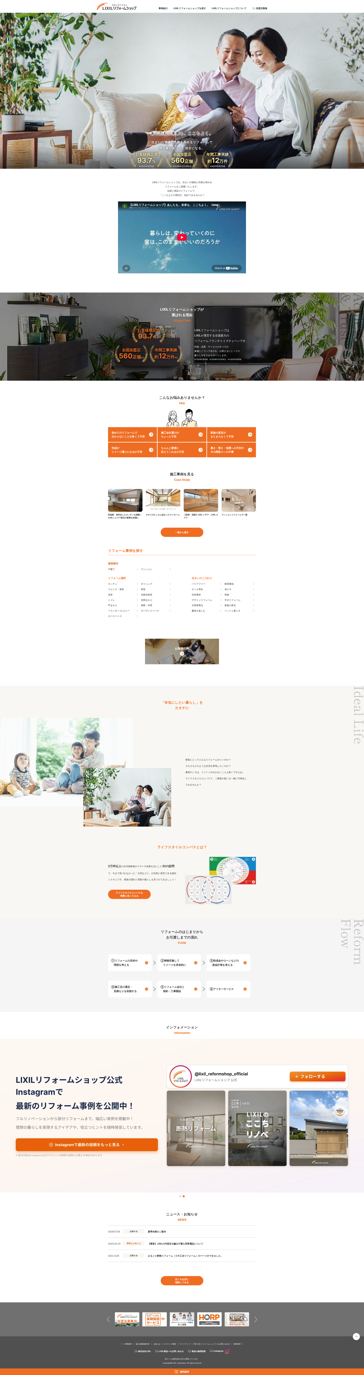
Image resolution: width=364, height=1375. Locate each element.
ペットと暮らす (232, 610)
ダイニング (146, 583)
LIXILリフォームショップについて (229, 8)
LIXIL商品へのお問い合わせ (171, 1351)
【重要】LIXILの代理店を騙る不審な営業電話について (175, 1243)
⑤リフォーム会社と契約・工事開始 (173, 989)
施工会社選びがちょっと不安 (170, 434)
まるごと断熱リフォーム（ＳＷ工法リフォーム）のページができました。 (185, 1255)
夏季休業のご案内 (157, 1231)
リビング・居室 (116, 589)
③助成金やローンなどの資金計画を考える (224, 962)
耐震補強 (229, 583)
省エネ (228, 589)
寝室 (143, 589)
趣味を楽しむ (198, 610)
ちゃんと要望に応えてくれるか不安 (172, 449)
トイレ (111, 600)
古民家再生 (197, 605)
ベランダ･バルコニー (119, 610)
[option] (182, 1115)
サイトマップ (185, 1344)
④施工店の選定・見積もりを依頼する (124, 989)
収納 (227, 594)
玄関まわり (146, 600)
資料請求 (184, 1371)
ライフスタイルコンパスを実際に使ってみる (129, 894)
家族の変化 (230, 605)
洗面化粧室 (146, 594)
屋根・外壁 (146, 605)
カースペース (115, 616)
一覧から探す (182, 532)
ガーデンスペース (150, 610)
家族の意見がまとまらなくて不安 (222, 434)
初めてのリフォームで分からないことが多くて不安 (128, 434)
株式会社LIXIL (144, 1351)
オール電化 (197, 589)
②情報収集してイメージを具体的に (173, 962)
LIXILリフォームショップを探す (189, 8)
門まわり (112, 605)
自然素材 (196, 594)
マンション (146, 569)
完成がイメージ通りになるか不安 (127, 449)
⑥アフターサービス (222, 989)
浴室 (110, 594)
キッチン (112, 583)
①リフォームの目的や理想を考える (124, 962)
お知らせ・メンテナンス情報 (165, 1344)
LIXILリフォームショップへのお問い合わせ (213, 1344)
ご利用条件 (127, 1344)
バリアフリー (198, 583)
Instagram (219, 1351)
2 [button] (184, 1196)
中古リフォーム (232, 600)
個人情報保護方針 (143, 1344)
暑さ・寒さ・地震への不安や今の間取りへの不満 (227, 449)
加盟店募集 (261, 8)
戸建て (111, 569)
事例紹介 (163, 8)
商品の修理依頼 (199, 1351)
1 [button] (180, 1196)
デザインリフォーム (202, 600)
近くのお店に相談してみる (182, 1281)
